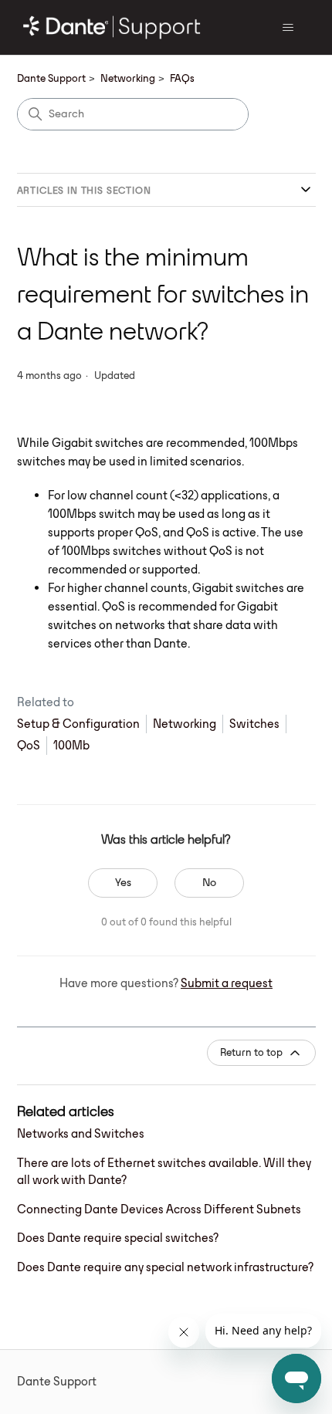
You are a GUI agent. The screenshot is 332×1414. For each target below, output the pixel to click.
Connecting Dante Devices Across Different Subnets (159, 1209)
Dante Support (51, 78)
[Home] (112, 27)
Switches (254, 723)
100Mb (71, 745)
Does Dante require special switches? (118, 1237)
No (209, 882)
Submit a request (227, 983)
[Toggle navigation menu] (288, 27)
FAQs (182, 78)
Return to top (251, 1052)
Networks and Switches (80, 1133)
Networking (127, 78)
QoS (28, 745)
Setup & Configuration (78, 723)
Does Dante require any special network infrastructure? (165, 1267)
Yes (123, 882)
